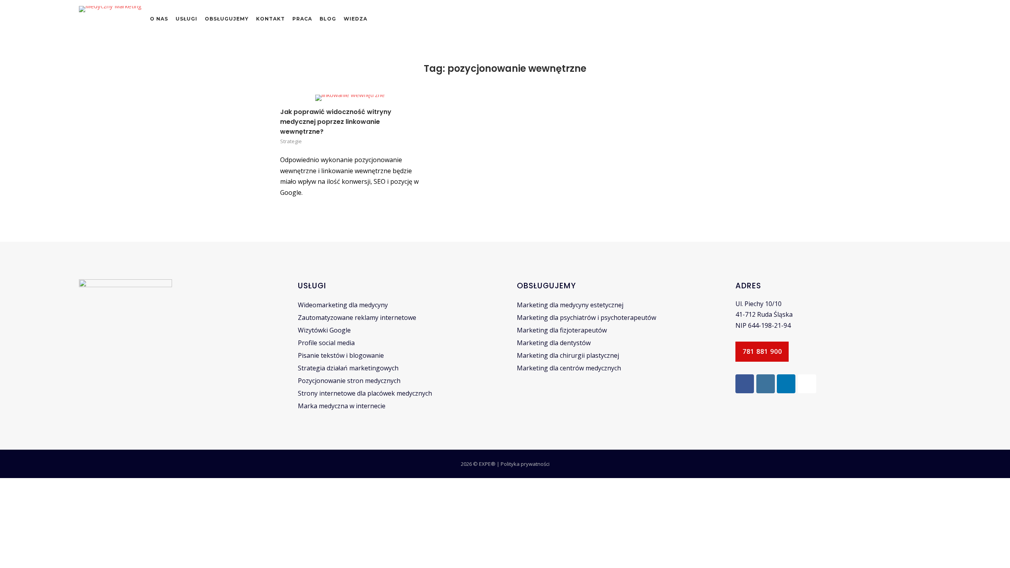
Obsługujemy (227, 19)
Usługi (186, 19)
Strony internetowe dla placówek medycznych (365, 393)
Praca (302, 19)
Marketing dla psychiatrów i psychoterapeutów (586, 317)
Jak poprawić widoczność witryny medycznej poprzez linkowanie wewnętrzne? (335, 121)
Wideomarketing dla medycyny (343, 305)
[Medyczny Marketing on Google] (807, 383)
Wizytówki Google (324, 330)
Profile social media (326, 342)
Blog (328, 19)
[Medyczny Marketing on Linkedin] (786, 383)
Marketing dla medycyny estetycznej (570, 305)
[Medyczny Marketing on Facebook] (744, 383)
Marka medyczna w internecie (341, 406)
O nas (159, 19)
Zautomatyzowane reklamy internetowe (357, 317)
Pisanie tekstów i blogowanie (341, 355)
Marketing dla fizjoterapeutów (562, 330)
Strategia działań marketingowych (348, 368)
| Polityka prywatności (523, 463)
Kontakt (270, 19)
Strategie (291, 141)
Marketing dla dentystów (554, 342)
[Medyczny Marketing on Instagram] (765, 383)
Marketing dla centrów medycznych (569, 368)
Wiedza (355, 19)
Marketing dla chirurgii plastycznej (568, 355)
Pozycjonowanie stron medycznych (349, 380)
